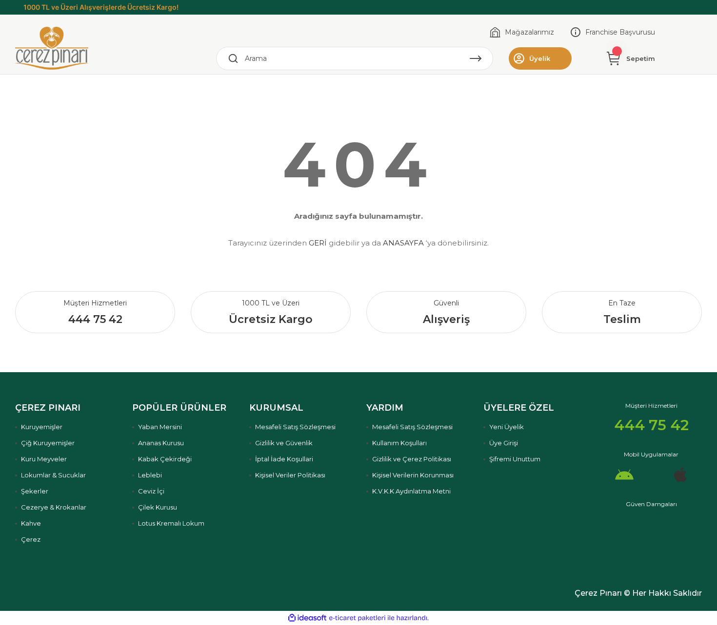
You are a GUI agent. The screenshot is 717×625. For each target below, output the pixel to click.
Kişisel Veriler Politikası (290, 475)
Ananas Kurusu (161, 443)
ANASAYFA (403, 242)
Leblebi (150, 475)
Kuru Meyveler (44, 459)
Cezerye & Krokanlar (53, 507)
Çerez (30, 539)
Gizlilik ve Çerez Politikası (411, 459)
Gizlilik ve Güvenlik (284, 443)
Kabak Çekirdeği (165, 459)
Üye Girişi (503, 443)
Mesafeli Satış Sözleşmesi (295, 427)
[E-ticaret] (357, 618)
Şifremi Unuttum (514, 459)
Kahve (31, 523)
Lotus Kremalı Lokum (171, 523)
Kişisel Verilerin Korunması (413, 475)
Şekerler (34, 491)
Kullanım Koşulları (399, 443)
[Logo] (51, 48)
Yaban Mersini (160, 427)
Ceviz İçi (151, 491)
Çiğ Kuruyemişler (48, 443)
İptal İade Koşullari (284, 459)
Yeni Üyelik (506, 427)
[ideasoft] (307, 618)
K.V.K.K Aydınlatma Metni (411, 491)
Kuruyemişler (41, 427)
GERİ (318, 242)
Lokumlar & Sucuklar (53, 475)
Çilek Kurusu (157, 507)
